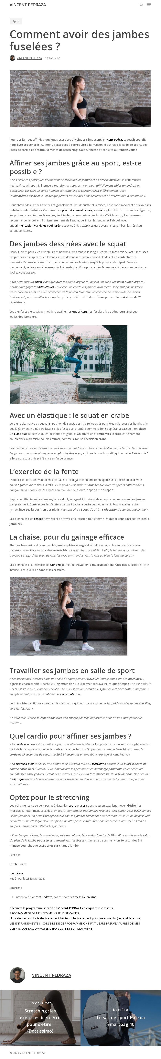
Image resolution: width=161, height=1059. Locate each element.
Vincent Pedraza (114, 139)
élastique (20, 434)
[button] (149, 5)
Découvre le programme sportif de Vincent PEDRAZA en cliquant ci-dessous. (61, 908)
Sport (16, 21)
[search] (141, 4)
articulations (70, 694)
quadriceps (79, 311)
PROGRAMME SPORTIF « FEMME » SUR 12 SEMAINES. (45, 913)
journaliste (16, 873)
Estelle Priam (18, 864)
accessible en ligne (84, 897)
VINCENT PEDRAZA (28, 4)
